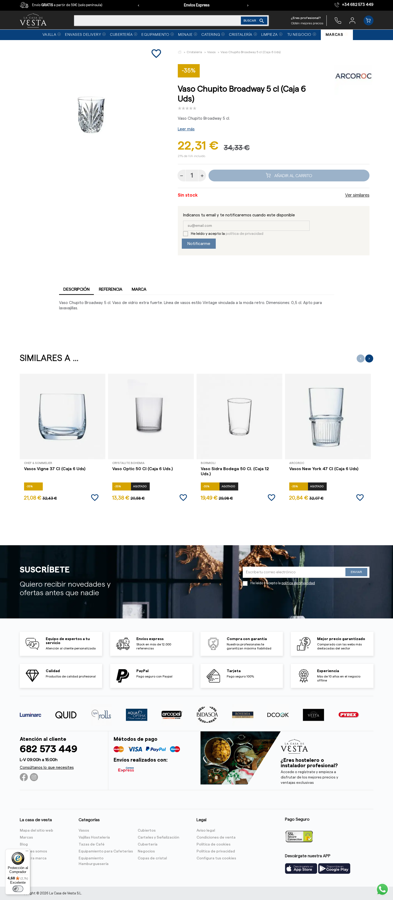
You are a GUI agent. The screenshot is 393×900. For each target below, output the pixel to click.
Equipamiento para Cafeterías (106, 851)
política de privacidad (244, 234)
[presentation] (138, 5)
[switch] (18, 889)
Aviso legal (205, 830)
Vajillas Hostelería (94, 837)
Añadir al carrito (292, 175)
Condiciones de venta (216, 837)
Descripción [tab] (76, 289)
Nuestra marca (33, 858)
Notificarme (198, 243)
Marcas (26, 837)
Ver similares (357, 195)
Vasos (84, 830)
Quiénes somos (33, 851)
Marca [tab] (139, 289)
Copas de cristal (152, 858)
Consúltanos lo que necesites (47, 768)
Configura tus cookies (216, 858)
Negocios (146, 851)
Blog (24, 844)
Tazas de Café (92, 844)
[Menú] (27, 852)
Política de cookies (213, 844)
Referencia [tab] (110, 289)
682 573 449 (48, 749)
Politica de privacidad (215, 851)
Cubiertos (147, 830)
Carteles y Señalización (158, 837)
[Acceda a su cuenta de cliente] (352, 20)
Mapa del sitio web (36, 830)
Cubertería (147, 844)
